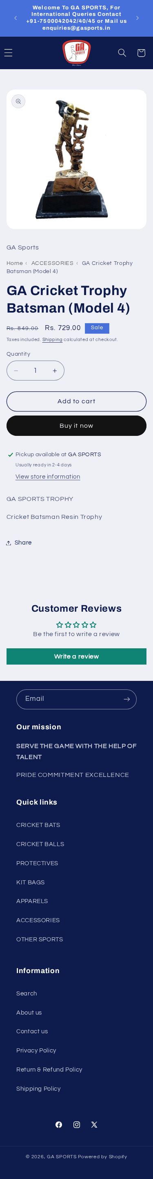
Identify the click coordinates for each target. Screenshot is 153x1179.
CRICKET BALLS (40, 844)
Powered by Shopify (102, 1157)
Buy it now (76, 425)
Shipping (52, 339)
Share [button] (23, 543)
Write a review (76, 656)
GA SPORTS (62, 1157)
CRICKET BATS (38, 825)
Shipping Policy (38, 1089)
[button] (122, 53)
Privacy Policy (36, 1051)
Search (26, 994)
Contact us (32, 1031)
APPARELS (32, 901)
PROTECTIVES (37, 863)
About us (29, 1013)
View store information (48, 477)
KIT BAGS (30, 882)
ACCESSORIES (52, 263)
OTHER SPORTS (39, 939)
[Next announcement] (137, 18)
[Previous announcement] (15, 18)
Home (15, 263)
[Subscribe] (127, 699)
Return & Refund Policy (49, 1070)
